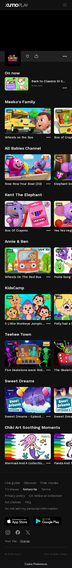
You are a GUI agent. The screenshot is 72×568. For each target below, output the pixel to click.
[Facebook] (18, 532)
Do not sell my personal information (31, 508)
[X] (28, 532)
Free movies (49, 483)
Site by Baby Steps (55, 554)
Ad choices (13, 502)
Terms (45, 489)
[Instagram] (8, 532)
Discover (30, 483)
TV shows (12, 489)
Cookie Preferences (36, 564)
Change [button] (25, 541)
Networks (30, 489)
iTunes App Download (17, 522)
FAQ (28, 502)
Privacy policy (15, 496)
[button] (36, 83)
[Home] (16, 5)
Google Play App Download (47, 522)
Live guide (12, 483)
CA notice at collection (45, 496)
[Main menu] (64, 5)
